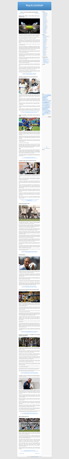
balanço (25, 73)
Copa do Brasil (44, 39)
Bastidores (44, 35)
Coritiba (35, 199)
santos (37, 372)
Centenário (44, 37)
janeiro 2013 (44, 20)
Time (35, 73)
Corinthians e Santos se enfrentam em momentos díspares (29, 375)
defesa (34, 251)
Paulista (46, 110)
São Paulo (44, 113)
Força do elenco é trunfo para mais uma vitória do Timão (29, 289)
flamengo (43, 105)
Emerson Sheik (44, 104)
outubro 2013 (44, 14)
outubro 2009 (44, 27)
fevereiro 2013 (44, 19)
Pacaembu (28, 200)
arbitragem (26, 199)
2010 (42, 94)
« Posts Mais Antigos (21, 13)
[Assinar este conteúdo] (42, 149)
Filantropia (44, 43)
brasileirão (27, 73)
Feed (43, 149)
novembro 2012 (45, 21)
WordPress (41, 456)
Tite (35, 286)
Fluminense (46, 105)
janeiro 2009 (44, 33)
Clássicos (31, 373)
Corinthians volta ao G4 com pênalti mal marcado (27, 160)
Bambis (49, 94)
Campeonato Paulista (45, 100)
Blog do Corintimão (34, 5)
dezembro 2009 (45, 26)
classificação (31, 286)
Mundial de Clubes (45, 47)
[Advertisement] (46, 132)
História (44, 44)
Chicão (50, 100)
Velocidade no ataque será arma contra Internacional (28, 76)
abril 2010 (44, 23)
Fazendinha (44, 42)
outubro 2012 (44, 22)
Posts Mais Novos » (37, 13)
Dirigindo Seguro (45, 60)
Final (49, 104)
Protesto (44, 50)
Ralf (35, 331)
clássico (29, 372)
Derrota (46, 103)
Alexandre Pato (23, 199)
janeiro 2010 (44, 25)
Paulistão (48, 110)
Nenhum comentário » (34, 112)
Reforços (46, 111)
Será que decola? (22, 254)
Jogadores (46, 106)
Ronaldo (44, 52)
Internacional (35, 111)
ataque (23, 251)
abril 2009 (44, 31)
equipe (37, 251)
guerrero (38, 199)
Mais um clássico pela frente (24, 416)
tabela (34, 286)
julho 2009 (44, 29)
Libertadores (47, 107)
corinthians (31, 111)
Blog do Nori (44, 58)
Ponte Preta (43, 111)
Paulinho (43, 110)
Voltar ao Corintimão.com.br (47, 148)
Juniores (44, 45)
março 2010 (44, 24)
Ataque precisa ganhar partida (24, 203)
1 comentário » (34, 74)
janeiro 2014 (44, 12)
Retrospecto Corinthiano (45, 62)
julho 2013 (44, 16)
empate (32, 157)
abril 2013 (44, 18)
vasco (34, 157)
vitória (31, 200)
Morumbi (44, 46)
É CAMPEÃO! (44, 41)
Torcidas (44, 54)
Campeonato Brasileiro (32, 73)
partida (38, 111)
